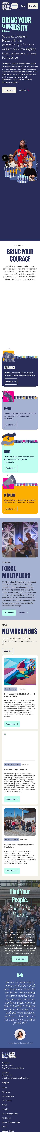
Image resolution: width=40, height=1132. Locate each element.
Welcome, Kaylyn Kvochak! (16, 769)
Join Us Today (20, 959)
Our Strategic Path (10, 1114)
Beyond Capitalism (11, 840)
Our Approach (8, 1096)
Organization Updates (12, 764)
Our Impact (9, 613)
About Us (6, 1092)
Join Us (22, 90)
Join (23, 6)
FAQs (4, 1127)
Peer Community (10, 689)
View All (7, 651)
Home (4, 1088)
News (4, 1105)
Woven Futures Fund (11, 1122)
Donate (32, 6)
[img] (2, 1082)
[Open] (14, 6)
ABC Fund (6, 1118)
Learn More (9, 90)
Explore (9, 381)
